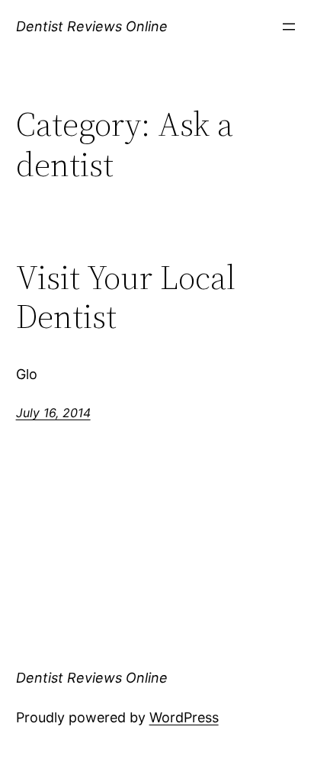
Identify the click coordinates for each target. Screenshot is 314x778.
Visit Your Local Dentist (126, 297)
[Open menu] (289, 27)
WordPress (184, 717)
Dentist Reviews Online (92, 26)
